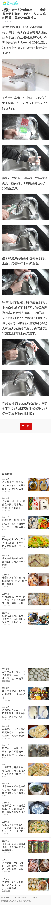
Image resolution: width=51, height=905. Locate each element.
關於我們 (5, 901)
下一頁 (25, 426)
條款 (20, 901)
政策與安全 (13, 901)
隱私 (25, 901)
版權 (29, 901)
